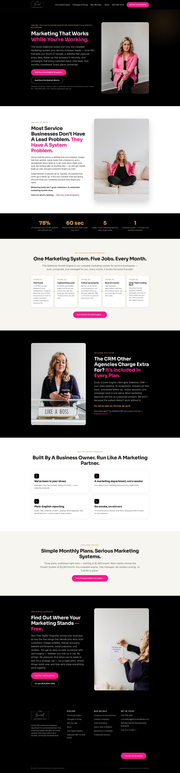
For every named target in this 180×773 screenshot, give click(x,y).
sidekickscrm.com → (102, 414)
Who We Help (96, 5)
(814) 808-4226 (118, 5)
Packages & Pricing (80, 5)
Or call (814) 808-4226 (45, 683)
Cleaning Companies (101, 719)
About (107, 5)
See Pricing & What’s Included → (90, 578)
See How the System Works (47, 80)
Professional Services (102, 735)
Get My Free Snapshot (137, 5)
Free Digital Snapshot (75, 731)
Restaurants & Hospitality (103, 731)
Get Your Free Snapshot (67, 195)
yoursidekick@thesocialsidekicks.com (135, 719)
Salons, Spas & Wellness (103, 727)
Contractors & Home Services (105, 715)
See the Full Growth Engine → (90, 315)
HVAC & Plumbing (100, 723)
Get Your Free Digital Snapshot (48, 72)
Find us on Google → (128, 730)
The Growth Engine (62, 5)
